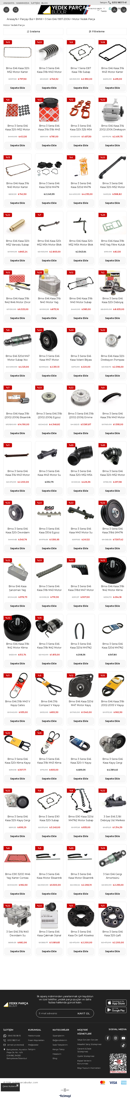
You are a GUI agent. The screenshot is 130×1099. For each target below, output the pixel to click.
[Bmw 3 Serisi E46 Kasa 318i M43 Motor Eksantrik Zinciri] (49, 570)
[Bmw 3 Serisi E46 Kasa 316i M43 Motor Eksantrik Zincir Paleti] (17, 455)
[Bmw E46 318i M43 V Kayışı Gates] (17, 686)
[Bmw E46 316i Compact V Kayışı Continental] (49, 686)
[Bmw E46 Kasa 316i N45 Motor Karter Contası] (17, 168)
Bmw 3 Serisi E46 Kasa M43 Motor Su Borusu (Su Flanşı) (80, 530)
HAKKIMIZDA (22, 3)
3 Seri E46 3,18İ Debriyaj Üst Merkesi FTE (112, 818)
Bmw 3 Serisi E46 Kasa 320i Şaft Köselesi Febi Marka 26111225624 (112, 933)
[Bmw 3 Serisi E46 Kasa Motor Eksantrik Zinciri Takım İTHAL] (81, 858)
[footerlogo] (15, 1004)
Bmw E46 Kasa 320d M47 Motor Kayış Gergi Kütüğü (81, 703)
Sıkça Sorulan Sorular (87, 1039)
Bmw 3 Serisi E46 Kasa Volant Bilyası (81, 358)
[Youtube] (123, 1038)
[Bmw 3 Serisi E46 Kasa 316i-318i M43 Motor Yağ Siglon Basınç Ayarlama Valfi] (49, 110)
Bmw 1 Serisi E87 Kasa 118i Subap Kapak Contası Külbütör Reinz (81, 70)
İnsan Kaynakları (36, 1040)
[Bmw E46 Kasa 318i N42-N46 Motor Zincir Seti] (17, 283)
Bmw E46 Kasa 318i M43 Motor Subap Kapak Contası (80, 300)
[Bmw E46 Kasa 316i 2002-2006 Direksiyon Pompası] (112, 110)
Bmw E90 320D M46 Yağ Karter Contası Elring (17, 876)
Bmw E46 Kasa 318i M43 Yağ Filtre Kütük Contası (112, 243)
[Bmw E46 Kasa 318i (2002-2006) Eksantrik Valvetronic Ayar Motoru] (17, 398)
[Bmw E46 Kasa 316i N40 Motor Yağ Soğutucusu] (49, 283)
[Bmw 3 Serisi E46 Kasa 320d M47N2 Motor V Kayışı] (112, 628)
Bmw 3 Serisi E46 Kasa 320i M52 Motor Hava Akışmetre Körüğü (112, 473)
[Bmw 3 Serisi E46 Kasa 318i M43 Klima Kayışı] (49, 743)
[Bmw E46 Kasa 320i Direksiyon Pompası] (112, 340)
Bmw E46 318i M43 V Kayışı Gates (17, 703)
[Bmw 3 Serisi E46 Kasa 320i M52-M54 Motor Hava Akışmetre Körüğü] (81, 455)
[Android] (116, 1010)
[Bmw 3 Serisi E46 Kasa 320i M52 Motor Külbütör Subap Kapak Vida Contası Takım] (17, 110)
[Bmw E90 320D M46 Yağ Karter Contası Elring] (17, 858)
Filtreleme (98, 31)
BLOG (44, 3)
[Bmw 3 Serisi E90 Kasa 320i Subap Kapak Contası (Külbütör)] (49, 801)
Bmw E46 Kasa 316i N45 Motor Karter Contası (17, 185)
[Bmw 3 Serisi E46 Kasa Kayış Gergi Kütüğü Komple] (112, 743)
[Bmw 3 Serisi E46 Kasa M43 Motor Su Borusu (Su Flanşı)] (81, 513)
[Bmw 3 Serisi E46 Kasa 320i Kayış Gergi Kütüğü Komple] (17, 801)
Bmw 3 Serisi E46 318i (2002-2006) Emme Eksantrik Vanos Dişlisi (81, 415)
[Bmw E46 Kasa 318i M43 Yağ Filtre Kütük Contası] (112, 225)
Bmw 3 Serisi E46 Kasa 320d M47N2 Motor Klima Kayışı (81, 645)
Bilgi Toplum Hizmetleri (89, 1068)
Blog (55, 1058)
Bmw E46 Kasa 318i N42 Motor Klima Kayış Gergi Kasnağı (112, 588)
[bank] (113, 1083)
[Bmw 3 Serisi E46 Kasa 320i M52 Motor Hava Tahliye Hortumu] (112, 168)
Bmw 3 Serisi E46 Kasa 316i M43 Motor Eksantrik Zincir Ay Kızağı (112, 415)
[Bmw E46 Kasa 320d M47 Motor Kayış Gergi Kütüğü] (81, 686)
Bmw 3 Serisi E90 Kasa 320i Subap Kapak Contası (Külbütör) (49, 818)
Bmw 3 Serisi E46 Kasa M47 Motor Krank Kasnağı (49, 358)
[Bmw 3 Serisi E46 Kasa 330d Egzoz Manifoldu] (49, 513)
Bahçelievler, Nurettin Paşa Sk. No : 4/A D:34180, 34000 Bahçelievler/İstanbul (17, 1054)
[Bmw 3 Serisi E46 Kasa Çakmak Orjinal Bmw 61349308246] (49, 916)
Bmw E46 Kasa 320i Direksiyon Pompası (112, 358)
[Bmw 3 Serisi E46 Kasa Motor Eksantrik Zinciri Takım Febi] (49, 858)
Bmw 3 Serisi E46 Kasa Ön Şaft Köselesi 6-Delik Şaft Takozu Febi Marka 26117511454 (81, 933)
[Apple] (116, 1003)
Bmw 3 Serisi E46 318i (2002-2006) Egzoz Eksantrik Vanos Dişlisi (49, 415)
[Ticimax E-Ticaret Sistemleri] (65, 1096)
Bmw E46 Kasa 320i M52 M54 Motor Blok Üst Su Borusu (49, 243)
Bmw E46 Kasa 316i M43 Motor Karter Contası (112, 70)
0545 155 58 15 (119, 8)
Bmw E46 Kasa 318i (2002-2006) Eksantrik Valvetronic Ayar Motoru (18, 415)
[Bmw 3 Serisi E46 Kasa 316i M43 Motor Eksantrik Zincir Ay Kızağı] (112, 398)
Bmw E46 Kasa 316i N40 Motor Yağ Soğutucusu (49, 300)
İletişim (31, 1049)
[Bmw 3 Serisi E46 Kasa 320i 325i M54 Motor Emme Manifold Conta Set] (81, 110)
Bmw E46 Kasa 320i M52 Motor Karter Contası (17, 70)
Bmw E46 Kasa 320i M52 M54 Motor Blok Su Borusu (81, 243)
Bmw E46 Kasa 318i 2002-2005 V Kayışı (112, 703)
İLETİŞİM (35, 3)
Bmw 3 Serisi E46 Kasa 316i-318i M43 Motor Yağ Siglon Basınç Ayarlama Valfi (49, 127)
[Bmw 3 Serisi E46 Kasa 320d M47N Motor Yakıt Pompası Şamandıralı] (81, 168)
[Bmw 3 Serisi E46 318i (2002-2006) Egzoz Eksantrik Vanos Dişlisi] (49, 398)
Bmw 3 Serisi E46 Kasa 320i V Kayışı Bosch (80, 761)
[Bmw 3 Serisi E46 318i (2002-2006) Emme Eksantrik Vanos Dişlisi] (81, 398)
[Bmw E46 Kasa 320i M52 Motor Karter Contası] (17, 52)
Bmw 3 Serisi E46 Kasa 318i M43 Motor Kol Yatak (49, 70)
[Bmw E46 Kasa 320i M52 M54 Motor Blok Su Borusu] (81, 225)
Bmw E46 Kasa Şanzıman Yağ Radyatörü (17, 588)
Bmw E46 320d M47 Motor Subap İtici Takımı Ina (18, 358)
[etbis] (118, 1063)
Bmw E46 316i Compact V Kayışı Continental (49, 703)
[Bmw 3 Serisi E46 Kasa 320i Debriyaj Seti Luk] (112, 283)
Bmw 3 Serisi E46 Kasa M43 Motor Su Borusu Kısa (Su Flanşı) (49, 473)
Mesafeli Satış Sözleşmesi (89, 1044)
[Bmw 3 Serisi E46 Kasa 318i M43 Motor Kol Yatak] (49, 52)
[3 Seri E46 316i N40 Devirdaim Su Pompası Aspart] (17, 916)
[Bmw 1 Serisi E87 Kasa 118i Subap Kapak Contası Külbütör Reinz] (81, 52)
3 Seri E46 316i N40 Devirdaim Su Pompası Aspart (17, 933)
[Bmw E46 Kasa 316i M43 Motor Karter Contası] (112, 52)
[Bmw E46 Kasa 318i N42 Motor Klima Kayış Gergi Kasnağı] (112, 570)
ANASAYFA (8, 3)
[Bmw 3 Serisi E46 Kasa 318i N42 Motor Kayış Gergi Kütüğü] (49, 628)
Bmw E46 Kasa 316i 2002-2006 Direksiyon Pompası (113, 127)
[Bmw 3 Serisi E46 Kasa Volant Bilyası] (81, 340)
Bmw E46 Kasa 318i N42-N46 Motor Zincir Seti (17, 300)
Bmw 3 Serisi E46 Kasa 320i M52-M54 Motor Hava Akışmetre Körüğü (81, 473)
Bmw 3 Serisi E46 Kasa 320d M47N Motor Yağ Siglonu (49, 185)
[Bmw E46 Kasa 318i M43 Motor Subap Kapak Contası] (81, 283)
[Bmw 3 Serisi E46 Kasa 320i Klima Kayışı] (17, 743)
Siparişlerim (58, 1035)
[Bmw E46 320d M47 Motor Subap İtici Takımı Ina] (17, 340)
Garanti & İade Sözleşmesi (84, 1050)
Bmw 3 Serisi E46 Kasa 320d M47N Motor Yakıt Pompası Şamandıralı (81, 185)
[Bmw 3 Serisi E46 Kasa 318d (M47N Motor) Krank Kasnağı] (112, 513)
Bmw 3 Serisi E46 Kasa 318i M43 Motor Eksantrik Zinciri (49, 588)
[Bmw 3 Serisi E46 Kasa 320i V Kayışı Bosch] (81, 743)
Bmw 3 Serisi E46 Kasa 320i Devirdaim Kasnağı (18, 530)
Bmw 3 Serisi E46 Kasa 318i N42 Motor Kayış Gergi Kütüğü (49, 645)
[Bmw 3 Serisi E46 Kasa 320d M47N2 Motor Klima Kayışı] (81, 628)
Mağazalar (33, 1044)
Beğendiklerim (60, 1040)
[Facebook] (108, 1038)
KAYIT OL (84, 1013)
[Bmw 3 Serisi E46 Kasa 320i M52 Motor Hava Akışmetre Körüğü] (112, 455)
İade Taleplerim (60, 1044)
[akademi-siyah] (65, 1090)
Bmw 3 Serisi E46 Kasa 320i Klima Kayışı (17, 760)
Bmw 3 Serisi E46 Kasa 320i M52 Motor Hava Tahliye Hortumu (112, 185)
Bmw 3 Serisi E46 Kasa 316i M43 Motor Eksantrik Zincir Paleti (17, 473)
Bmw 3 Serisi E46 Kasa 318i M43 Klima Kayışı (49, 761)
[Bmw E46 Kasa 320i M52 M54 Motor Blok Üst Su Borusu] (49, 225)
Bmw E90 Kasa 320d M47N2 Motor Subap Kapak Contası (80, 818)
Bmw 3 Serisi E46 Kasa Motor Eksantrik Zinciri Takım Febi (49, 876)
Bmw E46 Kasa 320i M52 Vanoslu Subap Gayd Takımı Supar (17, 243)
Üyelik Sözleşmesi (85, 1056)
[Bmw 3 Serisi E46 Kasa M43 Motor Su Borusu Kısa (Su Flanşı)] (49, 455)
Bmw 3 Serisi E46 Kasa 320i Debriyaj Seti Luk (112, 300)
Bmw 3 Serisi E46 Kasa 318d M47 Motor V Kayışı (81, 588)
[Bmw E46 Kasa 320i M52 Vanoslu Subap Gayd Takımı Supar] (17, 225)
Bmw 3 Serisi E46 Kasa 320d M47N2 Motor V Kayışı (112, 645)
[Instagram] (115, 1038)
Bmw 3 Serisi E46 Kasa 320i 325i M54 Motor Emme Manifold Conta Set (81, 127)
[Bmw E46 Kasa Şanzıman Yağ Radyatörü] (17, 570)
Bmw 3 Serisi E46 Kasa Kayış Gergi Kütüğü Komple (112, 761)
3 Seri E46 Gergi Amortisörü (112, 876)
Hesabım (57, 1054)
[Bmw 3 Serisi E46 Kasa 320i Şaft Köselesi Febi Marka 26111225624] (112, 916)
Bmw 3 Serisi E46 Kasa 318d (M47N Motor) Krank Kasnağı (112, 530)
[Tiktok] (123, 1045)
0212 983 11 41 (119, 2)
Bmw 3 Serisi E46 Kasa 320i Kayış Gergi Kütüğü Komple (17, 818)
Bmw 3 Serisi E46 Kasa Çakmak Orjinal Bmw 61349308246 (49, 933)
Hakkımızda (34, 1035)
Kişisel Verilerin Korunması (84, 1062)
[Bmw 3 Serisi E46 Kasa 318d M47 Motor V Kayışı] (81, 570)
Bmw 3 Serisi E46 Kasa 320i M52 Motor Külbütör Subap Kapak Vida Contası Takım (17, 127)
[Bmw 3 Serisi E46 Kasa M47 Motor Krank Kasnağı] (49, 340)
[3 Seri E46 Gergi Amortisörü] (112, 858)
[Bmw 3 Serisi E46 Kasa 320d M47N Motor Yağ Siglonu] (49, 168)
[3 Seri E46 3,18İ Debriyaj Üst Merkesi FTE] (112, 801)
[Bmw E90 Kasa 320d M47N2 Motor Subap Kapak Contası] (81, 801)
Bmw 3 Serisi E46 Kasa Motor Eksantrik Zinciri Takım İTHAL (80, 876)
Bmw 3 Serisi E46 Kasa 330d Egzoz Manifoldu (49, 530)
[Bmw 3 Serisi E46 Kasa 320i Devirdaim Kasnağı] (17, 513)
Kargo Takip (58, 1049)
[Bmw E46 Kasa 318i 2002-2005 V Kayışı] (112, 686)
